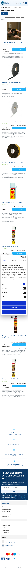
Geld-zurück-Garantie (14, 464)
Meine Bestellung (5, 530)
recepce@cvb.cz (9, 545)
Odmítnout (14, 311)
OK (14, 491)
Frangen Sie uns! (5, 532)
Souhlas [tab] (5, 260)
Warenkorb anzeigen (6, 525)
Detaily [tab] (14, 260)
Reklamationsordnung (6, 509)
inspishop (21, 567)
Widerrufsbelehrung (6, 511)
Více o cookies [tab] (23, 260)
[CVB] (5, 3)
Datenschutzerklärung (6, 514)
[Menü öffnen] (26, 3)
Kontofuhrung (5, 527)
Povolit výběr (14, 307)
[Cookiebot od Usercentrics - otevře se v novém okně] (20, 257)
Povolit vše (14, 303)
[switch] (24, 288)
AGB (2, 506)
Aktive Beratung (14, 432)
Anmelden (4, 523)
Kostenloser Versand (14, 443)
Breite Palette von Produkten (14, 453)
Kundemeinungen (5, 516)
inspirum (10, 567)
